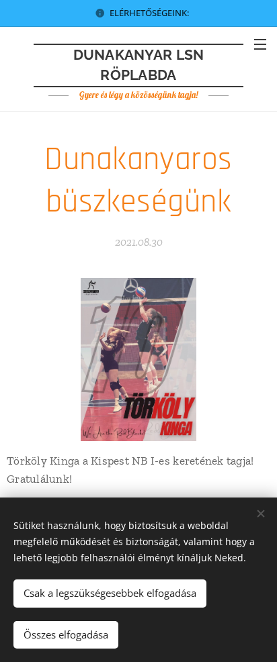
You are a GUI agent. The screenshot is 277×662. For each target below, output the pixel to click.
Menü (260, 43)
